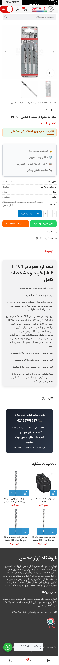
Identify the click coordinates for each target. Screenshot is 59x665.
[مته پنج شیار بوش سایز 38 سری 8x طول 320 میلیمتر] (43, 521)
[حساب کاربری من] (18, 9)
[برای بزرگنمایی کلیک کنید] (50, 73)
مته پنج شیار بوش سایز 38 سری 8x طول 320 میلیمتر (43, 539)
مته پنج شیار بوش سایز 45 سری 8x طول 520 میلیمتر (15, 500)
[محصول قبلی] (55, 110)
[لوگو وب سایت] (43, 9)
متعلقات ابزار (43, 103)
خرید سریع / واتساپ (43, 223)
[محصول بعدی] (47, 110)
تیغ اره (31, 103)
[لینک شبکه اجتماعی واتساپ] (41, 238)
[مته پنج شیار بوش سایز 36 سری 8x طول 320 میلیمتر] (15, 521)
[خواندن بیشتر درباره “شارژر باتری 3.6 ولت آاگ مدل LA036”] (53, 493)
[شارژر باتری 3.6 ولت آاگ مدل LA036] (43, 483)
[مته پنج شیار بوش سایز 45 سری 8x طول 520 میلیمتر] (15, 483)
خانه (54, 103)
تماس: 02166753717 (15, 223)
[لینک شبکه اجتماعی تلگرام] (37, 238)
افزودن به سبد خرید (30, 214)
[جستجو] (5, 17)
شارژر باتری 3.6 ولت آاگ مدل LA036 (43, 500)
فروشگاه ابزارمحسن (32, 437)
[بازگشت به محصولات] (51, 110)
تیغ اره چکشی (17, 103)
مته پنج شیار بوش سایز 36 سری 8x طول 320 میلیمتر (15, 539)
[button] (53, 52)
